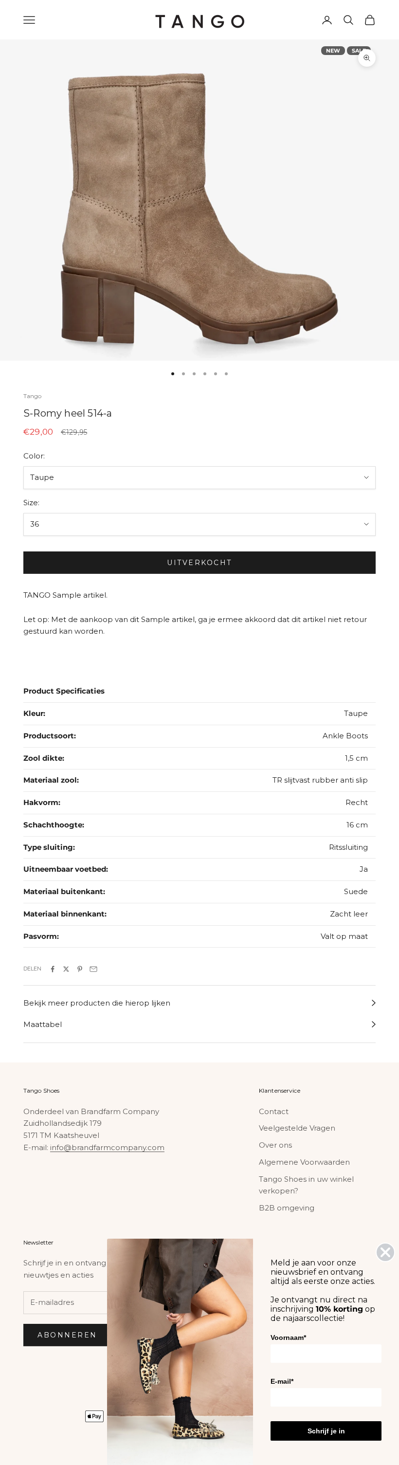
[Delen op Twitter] (66, 969)
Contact (274, 1111)
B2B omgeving (286, 1207)
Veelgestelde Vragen (297, 1128)
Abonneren (67, 1335)
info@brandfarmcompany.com (107, 1147)
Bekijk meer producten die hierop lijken (96, 1002)
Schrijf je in (326, 1431)
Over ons (275, 1145)
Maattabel (42, 1024)
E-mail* (282, 1381)
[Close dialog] (385, 1252)
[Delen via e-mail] (93, 969)
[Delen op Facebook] (52, 969)
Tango (32, 396)
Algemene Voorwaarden (304, 1162)
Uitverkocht (199, 562)
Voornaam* (288, 1337)
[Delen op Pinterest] (80, 969)
